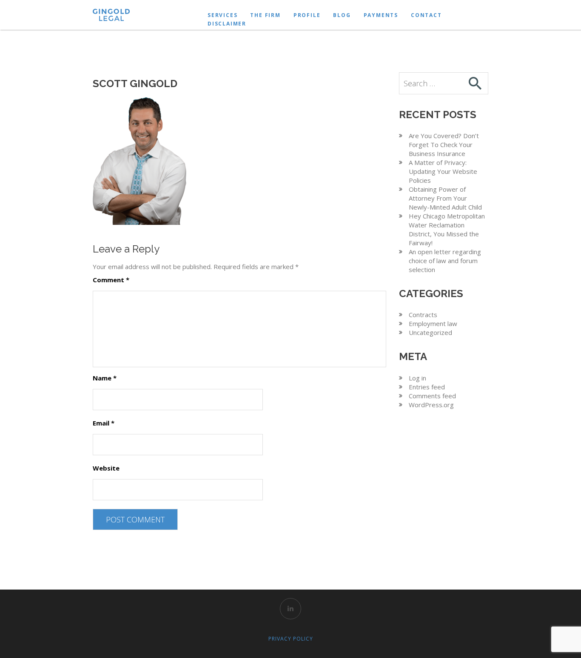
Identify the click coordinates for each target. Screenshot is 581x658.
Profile (307, 15)
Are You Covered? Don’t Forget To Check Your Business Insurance (444, 144)
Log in (417, 378)
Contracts (423, 314)
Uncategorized (430, 332)
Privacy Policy (290, 638)
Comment (111, 279)
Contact (426, 15)
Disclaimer (227, 23)
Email (103, 423)
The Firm (265, 15)
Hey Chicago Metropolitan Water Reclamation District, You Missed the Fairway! (447, 229)
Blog (341, 15)
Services (222, 15)
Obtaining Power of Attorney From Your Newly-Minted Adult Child (445, 198)
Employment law (433, 323)
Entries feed (427, 387)
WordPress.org (431, 404)
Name (105, 378)
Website (106, 468)
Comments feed (432, 395)
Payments (381, 15)
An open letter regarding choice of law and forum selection (445, 260)
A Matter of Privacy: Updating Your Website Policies (443, 171)
